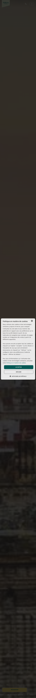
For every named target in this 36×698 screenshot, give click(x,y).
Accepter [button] (19, 367)
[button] (18, 376)
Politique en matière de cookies (16, 363)
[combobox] (32, 321)
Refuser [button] (18, 372)
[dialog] (18, 349)
